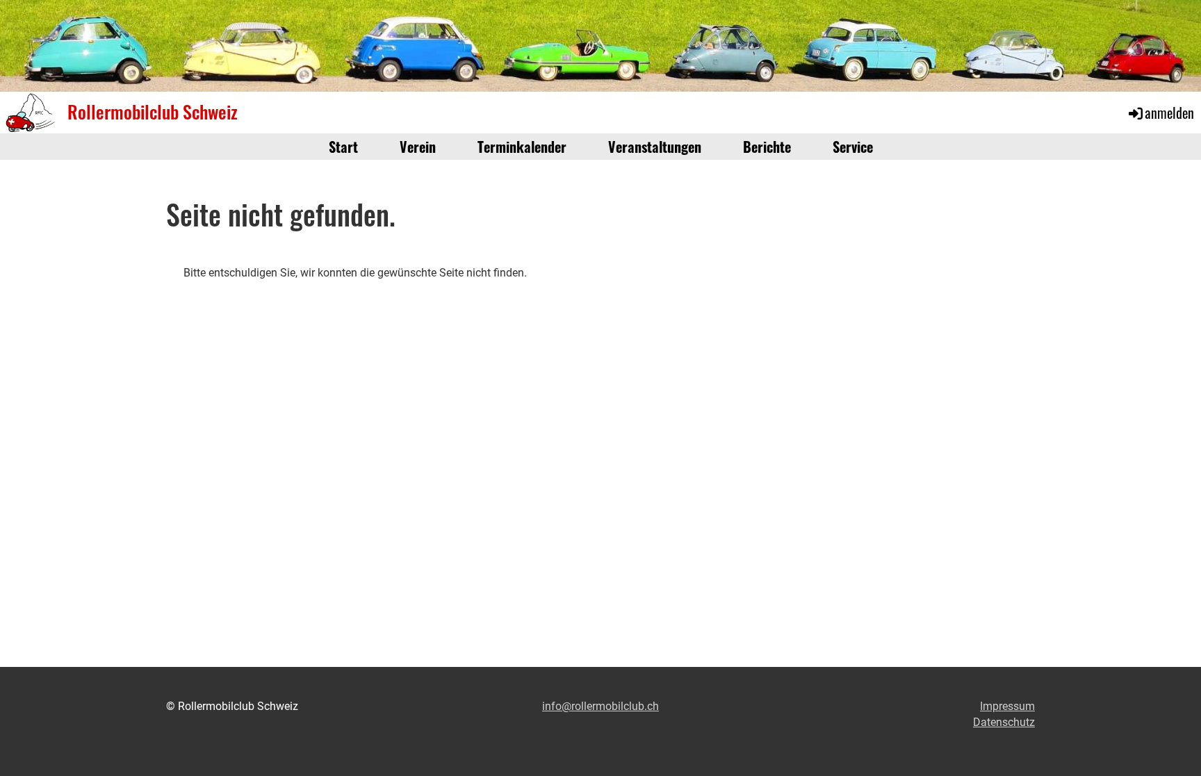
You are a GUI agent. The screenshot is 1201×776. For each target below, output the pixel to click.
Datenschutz (1004, 722)
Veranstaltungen (654, 146)
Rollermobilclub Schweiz (152, 111)
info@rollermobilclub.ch (600, 706)
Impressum (1007, 706)
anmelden (1169, 112)
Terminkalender (521, 146)
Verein (418, 146)
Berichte (767, 146)
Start (343, 146)
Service (853, 146)
